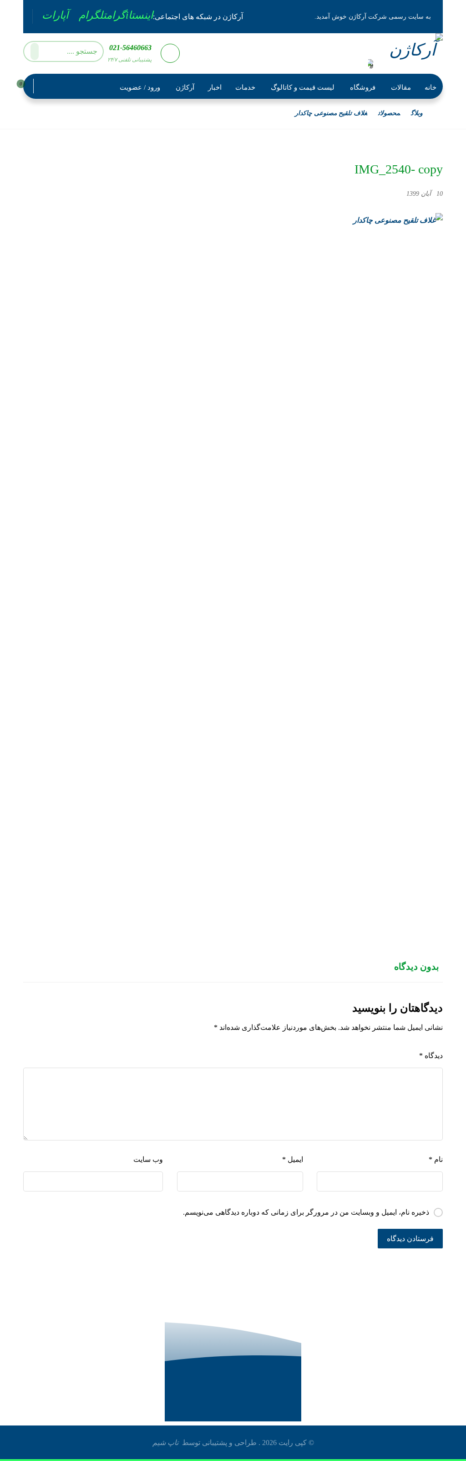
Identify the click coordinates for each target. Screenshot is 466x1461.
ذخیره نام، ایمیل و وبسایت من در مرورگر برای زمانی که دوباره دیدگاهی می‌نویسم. (306, 1212)
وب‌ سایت (148, 1159)
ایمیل (292, 1159)
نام (436, 1159)
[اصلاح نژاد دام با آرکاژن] (410, 52)
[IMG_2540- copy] (233, 554)
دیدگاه (431, 1055)
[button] (129, 15)
